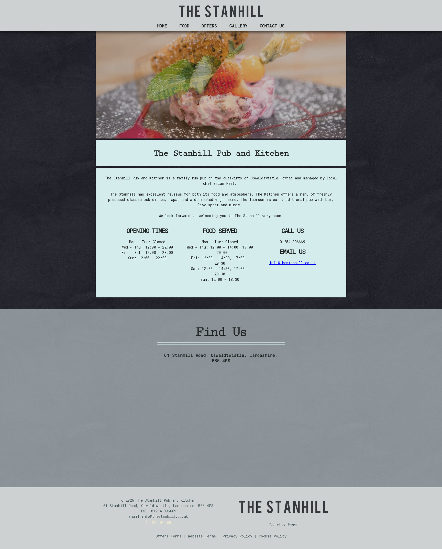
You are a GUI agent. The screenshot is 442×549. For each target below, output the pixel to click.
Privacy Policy (237, 536)
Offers (209, 25)
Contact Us (272, 25)
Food (184, 25)
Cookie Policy (272, 536)
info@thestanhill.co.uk (292, 262)
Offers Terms (169, 536)
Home (162, 25)
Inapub (293, 524)
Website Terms (202, 536)
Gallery (238, 25)
